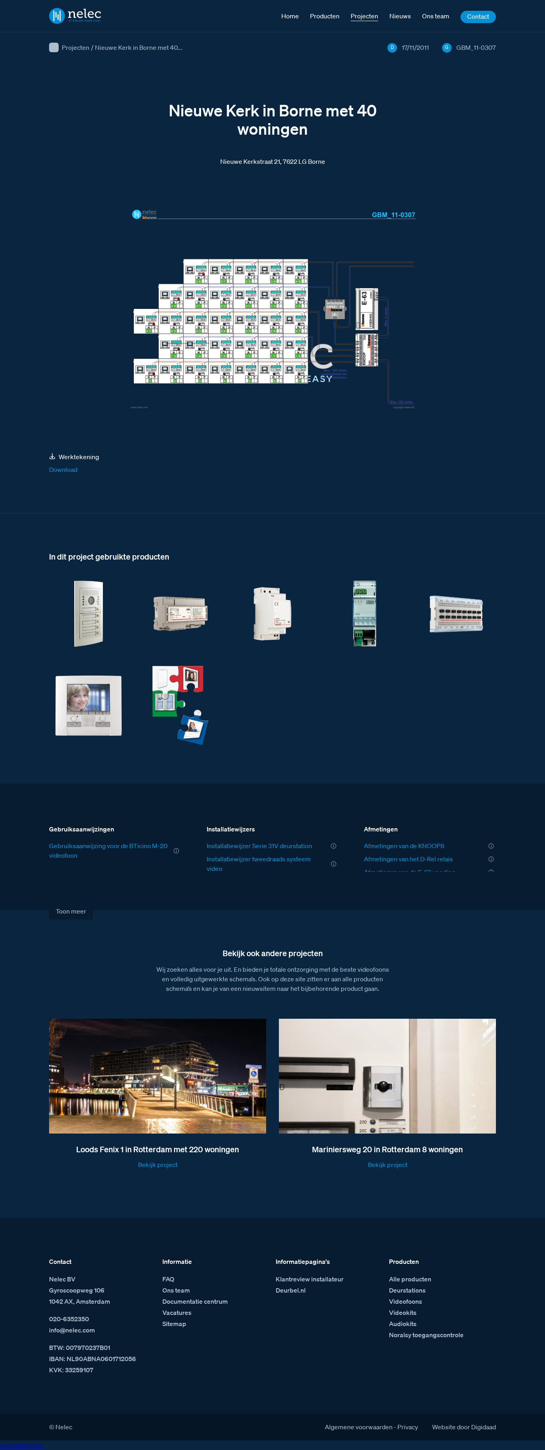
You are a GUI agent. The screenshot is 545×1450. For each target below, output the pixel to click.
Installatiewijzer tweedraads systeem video (259, 863)
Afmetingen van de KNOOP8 (404, 846)
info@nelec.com (72, 1330)
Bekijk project (158, 1165)
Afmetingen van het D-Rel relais (408, 859)
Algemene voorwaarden (359, 1427)
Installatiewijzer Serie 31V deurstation (259, 846)
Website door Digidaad (464, 1427)
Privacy (407, 1427)
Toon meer (71, 911)
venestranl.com (22, 1445)
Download (63, 470)
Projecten (75, 47)
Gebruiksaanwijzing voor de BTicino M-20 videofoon (108, 850)
